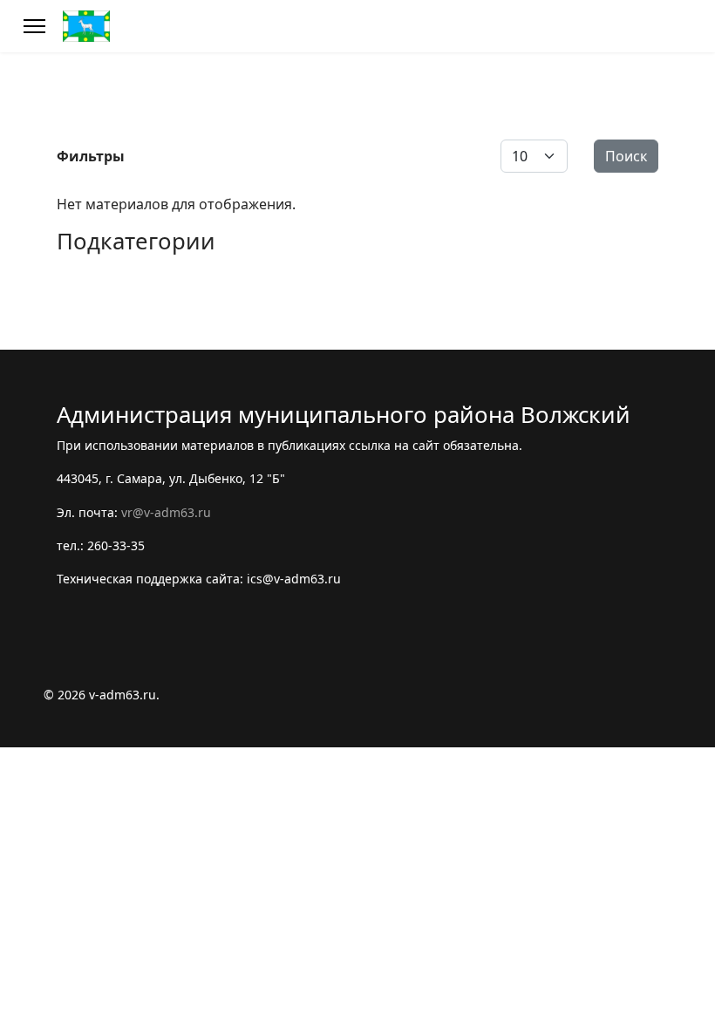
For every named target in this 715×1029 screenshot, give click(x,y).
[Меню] (34, 26)
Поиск (626, 156)
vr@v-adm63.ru (166, 512)
